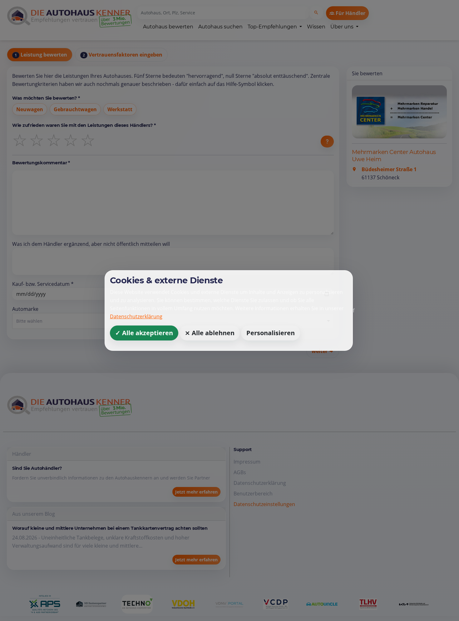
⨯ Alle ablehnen (209, 333)
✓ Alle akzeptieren (144, 333)
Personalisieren (270, 333)
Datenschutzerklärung (136, 316)
